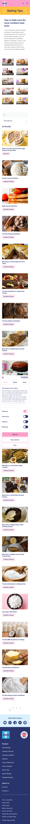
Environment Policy (7, 811)
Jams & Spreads (7, 766)
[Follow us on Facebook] (15, 722)
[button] (4, 3)
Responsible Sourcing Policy (9, 814)
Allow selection (15, 440)
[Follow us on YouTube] (5, 722)
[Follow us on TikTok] (20, 722)
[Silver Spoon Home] (6, 735)
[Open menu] (27, 3)
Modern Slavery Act (7, 808)
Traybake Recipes (7, 777)
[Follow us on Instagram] (10, 722)
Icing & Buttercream (8, 762)
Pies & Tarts (5, 770)
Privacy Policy (5, 802)
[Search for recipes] (23, 3)
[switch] (25, 416)
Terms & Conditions (7, 800)
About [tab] (24, 382)
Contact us (5, 791)
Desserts (4, 759)
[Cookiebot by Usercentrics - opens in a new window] (21, 377)
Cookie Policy (5, 805)
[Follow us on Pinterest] (25, 722)
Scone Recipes (6, 774)
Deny (15, 445)
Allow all (15, 434)
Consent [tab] (5, 382)
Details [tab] (15, 382)
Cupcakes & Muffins (8, 755)
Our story (5, 787)
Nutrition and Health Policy (9, 816)
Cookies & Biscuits (7, 751)
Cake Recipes (6, 748)
